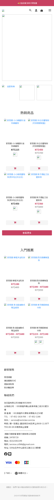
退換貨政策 (9, 384)
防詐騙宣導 (9, 387)
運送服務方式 (10, 380)
